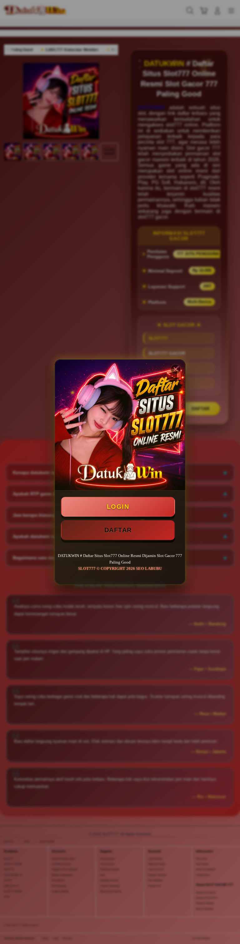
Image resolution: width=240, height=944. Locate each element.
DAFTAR (118, 530)
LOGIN (118, 506)
